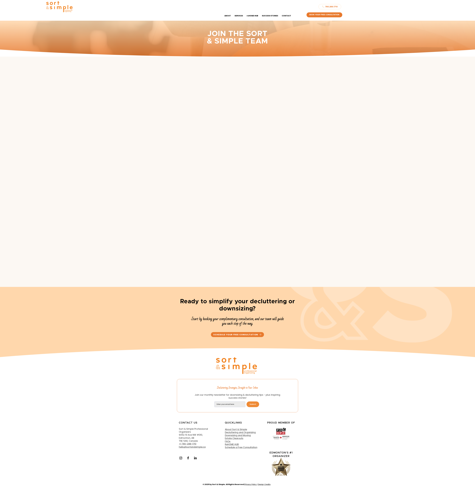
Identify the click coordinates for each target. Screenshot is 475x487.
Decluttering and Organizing (240, 432)
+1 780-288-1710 (187, 443)
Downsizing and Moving (238, 435)
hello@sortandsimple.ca (192, 446)
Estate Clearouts (234, 438)
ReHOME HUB (232, 444)
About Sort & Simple (236, 429)
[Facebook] (188, 458)
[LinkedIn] (195, 458)
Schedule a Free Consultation (241, 447)
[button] (228, 15)
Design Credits (264, 484)
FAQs (227, 441)
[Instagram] (181, 458)
